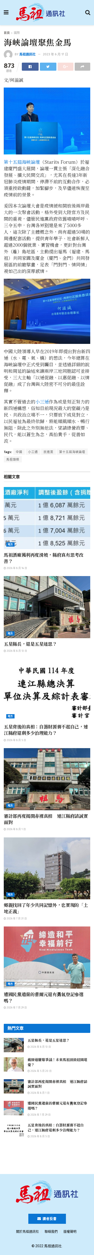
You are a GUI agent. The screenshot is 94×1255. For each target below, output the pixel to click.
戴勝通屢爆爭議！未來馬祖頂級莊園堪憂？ (57, 1062)
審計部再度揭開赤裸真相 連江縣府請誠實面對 (46, 819)
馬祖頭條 (12, 459)
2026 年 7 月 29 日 (16, 1007)
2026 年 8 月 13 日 (16, 651)
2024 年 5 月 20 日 (41, 1071)
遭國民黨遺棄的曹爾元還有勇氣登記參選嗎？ (43, 997)
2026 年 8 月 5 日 (16, 740)
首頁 (7, 33)
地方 (10, 544)
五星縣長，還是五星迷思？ (30, 643)
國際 (17, 33)
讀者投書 (49, 1219)
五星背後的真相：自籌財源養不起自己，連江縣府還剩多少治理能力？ (46, 729)
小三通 (42, 401)
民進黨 (48, 452)
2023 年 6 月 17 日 (55, 54)
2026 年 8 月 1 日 (16, 829)
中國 (19, 452)
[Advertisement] (47, 1158)
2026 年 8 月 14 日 (16, 568)
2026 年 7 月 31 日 (16, 918)
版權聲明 (69, 1231)
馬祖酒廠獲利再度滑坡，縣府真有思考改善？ (43, 557)
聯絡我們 (51, 1231)
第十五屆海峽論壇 (22, 161)
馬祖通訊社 (27, 54)
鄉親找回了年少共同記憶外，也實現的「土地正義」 (46, 908)
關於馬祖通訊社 (27, 1231)
